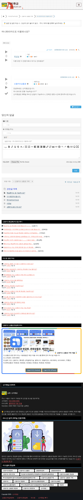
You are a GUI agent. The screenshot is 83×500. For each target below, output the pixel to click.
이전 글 (69, 182)
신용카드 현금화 (19, 481)
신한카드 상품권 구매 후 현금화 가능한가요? (19, 291)
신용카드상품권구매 (47, 477)
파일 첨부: (6, 162)
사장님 (9, 203)
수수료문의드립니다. (14, 196)
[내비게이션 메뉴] (78, 5)
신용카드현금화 (8, 470)
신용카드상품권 (20, 84)
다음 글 (76, 182)
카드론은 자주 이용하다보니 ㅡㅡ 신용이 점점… (20, 240)
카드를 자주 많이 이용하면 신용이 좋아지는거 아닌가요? (23, 297)
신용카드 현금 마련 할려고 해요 (14, 302)
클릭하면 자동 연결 (15, 403)
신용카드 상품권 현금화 (10, 488)
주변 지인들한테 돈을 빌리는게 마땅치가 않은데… (21, 251)
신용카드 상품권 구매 (66, 477)
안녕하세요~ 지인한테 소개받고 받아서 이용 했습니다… (22, 229)
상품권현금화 (40, 470)
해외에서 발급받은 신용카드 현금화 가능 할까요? (20, 269)
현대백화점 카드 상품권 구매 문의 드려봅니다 (19, 275)
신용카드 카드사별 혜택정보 (13, 280)
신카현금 (43, 488)
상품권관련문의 (56, 470)
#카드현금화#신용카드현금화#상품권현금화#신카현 (19, 477)
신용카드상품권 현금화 (66, 474)
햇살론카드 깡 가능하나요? (16, 193)
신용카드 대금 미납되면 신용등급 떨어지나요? (19, 313)
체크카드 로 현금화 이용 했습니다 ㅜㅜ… (17, 226)
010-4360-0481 (14, 401)
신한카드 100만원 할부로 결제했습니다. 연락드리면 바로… (24, 236)
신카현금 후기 (43, 498)
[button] (5, 147)
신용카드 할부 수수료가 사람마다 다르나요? (19, 264)
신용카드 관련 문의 (9, 474)
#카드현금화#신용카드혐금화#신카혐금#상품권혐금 (37, 485)
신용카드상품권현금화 (37, 481)
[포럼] (3, 16)
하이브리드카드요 (13, 200)
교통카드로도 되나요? (14, 207)
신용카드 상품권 (24, 470)
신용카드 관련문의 (29, 488)
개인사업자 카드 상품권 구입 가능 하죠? (17, 308)
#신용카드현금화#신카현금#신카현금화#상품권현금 (37, 474)
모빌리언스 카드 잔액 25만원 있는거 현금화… (19, 247)
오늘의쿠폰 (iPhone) (49, 370)
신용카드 (5, 481)
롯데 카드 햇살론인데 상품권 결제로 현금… (18, 244)
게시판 (33, 498)
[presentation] (5, 147)
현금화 (61, 485)
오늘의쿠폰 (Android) (33, 370)
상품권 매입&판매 (8, 498)
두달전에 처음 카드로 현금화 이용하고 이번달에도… (21, 233)
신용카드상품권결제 (9, 485)
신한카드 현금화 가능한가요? (14, 286)
